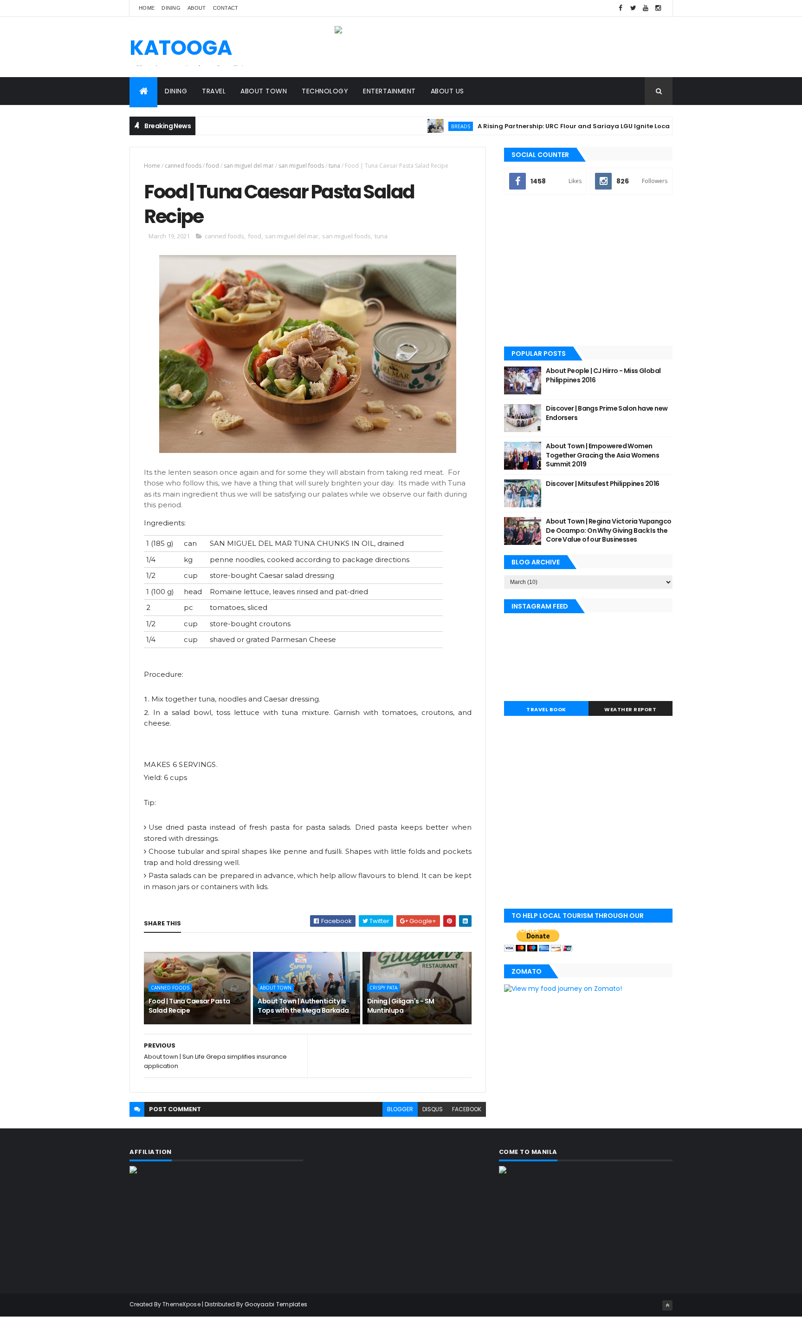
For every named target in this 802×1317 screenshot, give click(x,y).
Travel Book (546, 709)
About (197, 8)
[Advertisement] (588, 271)
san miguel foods (301, 166)
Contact (226, 8)
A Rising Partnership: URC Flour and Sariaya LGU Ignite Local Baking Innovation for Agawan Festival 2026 (622, 126)
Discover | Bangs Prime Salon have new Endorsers (606, 413)
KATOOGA (180, 47)
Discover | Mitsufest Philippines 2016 (602, 483)
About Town (263, 91)
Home (147, 8)
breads (436, 126)
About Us (447, 91)
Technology (325, 91)
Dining (171, 8)
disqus (432, 1109)
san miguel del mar (249, 166)
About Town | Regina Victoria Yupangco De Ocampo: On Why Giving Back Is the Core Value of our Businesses (608, 530)
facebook (466, 1109)
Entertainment (389, 91)
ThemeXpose (181, 1304)
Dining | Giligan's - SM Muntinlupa (400, 1005)
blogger (400, 1109)
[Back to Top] (667, 1305)
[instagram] (658, 8)
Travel (214, 91)
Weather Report (630, 709)
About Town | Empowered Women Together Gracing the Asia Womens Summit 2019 (602, 455)
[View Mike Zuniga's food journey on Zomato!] (563, 988)
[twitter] (633, 8)
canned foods (183, 166)
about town (275, 987)
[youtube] (645, 8)
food (212, 166)
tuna (334, 166)
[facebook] (620, 8)
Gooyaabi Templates (276, 1304)
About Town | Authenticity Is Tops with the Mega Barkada (303, 1005)
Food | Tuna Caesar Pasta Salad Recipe (189, 1005)
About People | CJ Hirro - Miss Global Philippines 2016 (603, 375)
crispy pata (383, 987)
